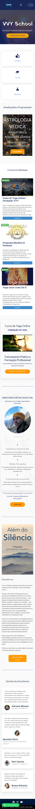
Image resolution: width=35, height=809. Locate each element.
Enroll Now (17, 218)
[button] (30, 5)
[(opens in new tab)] (17, 549)
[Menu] (21, 5)
